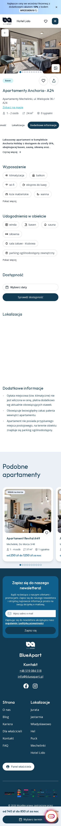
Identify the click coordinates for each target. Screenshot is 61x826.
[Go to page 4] (27, 565)
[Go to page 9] (38, 565)
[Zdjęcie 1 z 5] (23, 531)
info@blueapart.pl (30, 676)
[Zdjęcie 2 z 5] (26, 531)
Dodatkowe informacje (43, 125)
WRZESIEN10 (27, 10)
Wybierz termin (32, 819)
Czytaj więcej (10, 152)
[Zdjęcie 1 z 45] (20, 72)
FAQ (5, 745)
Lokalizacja (18, 125)
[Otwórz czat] (51, 816)
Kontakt (8, 738)
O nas (7, 710)
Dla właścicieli (12, 731)
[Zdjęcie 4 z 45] (27, 72)
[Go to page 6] (32, 565)
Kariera (8, 724)
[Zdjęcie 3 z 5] (28, 531)
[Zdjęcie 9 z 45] (38, 72)
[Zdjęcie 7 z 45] (34, 72)
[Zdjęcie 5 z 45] (29, 72)
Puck (34, 738)
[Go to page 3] (25, 565)
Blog (6, 717)
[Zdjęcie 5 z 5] (32, 531)
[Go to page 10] (41, 565)
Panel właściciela (21, 766)
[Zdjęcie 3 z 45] (25, 72)
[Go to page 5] (29, 565)
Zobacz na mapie (13, 107)
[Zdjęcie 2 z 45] (22, 72)
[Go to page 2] (22, 565)
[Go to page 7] (34, 565)
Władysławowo (41, 724)
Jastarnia (37, 717)
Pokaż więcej (9, 201)
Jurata (35, 710)
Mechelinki (38, 745)
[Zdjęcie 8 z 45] (36, 72)
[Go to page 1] (20, 565)
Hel (33, 731)
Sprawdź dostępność (30, 297)
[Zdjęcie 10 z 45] (41, 72)
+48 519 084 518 (30, 671)
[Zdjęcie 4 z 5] (30, 531)
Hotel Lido (23, 21)
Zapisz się (31, 630)
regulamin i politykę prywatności (24, 623)
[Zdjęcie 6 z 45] (32, 72)
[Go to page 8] (36, 565)
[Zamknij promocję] (56, 7)
